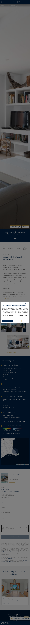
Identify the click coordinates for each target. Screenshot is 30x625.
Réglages (18, 321)
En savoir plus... (5, 317)
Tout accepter (7, 321)
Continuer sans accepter (21, 303)
